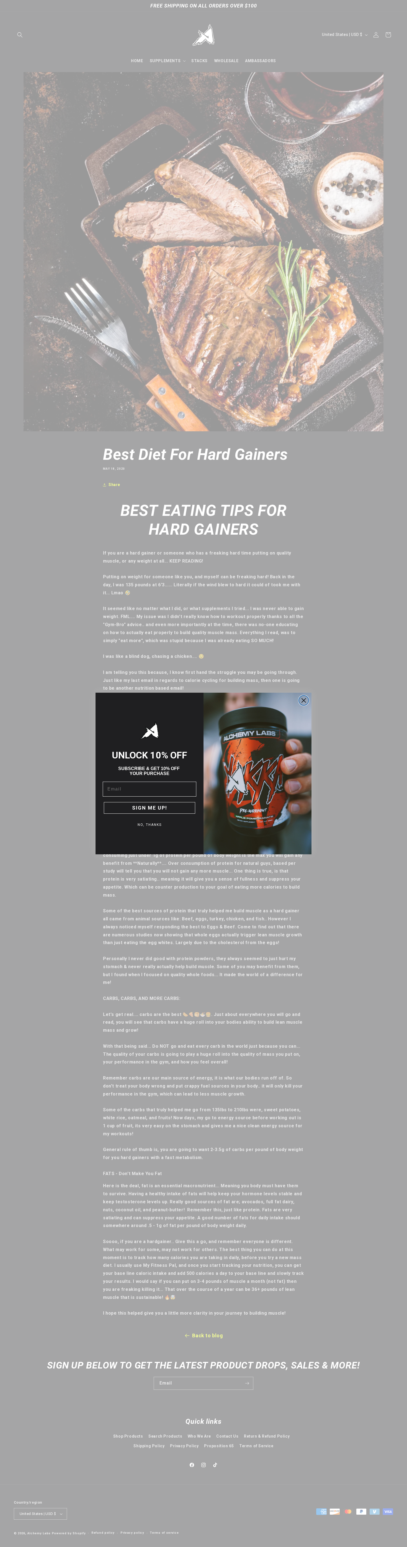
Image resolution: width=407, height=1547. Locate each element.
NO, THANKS (150, 825)
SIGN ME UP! (149, 808)
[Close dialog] (304, 700)
